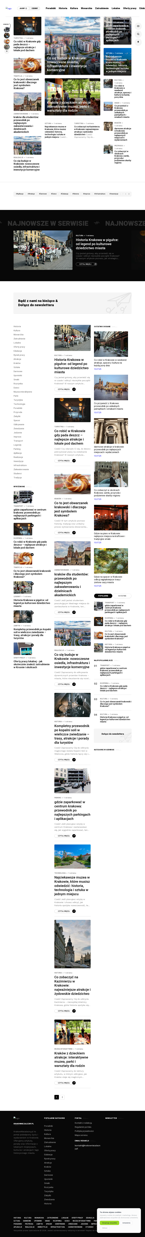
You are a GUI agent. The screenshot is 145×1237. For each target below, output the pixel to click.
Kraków (117, 123)
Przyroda (118, 146)
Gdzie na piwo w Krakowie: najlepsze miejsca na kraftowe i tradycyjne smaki (109, 536)
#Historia (75, 194)
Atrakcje (17, 359)
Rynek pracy (19, 355)
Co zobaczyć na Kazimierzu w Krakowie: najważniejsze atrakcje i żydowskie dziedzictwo (87, 130)
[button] (125, 193)
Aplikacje (18, 453)
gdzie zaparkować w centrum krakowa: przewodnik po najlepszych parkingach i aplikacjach (117, 33)
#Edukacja (64, 194)
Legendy (17, 445)
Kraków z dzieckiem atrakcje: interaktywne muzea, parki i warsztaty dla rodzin (69, 106)
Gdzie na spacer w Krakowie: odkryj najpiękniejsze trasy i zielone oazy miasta (108, 579)
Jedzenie (18, 432)
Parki (49, 99)
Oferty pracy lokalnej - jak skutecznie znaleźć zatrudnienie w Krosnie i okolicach (32, 664)
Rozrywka (18, 383)
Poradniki (18, 408)
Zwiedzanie (19, 428)
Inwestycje (18, 461)
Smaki (116, 103)
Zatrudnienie (19, 338)
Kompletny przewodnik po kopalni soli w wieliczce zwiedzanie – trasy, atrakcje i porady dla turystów (69, 64)
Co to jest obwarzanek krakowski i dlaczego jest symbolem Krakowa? (26, 84)
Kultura (118, 80)
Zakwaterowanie (21, 114)
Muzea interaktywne (23, 391)
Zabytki (17, 416)
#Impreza (86, 194)
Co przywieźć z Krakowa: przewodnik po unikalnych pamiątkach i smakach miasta (121, 111)
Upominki (18, 375)
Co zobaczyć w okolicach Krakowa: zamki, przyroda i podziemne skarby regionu (122, 157)
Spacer (17, 420)
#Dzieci (54, 194)
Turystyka (18, 38)
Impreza (17, 436)
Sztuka (48, 123)
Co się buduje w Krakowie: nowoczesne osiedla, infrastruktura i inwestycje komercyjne (27, 165)
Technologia (19, 404)
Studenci (18, 473)
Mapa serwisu (81, 1135)
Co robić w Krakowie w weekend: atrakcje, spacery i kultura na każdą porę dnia (122, 91)
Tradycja (18, 76)
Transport (18, 440)
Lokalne (17, 342)
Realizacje (18, 157)
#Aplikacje (19, 194)
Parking (109, 22)
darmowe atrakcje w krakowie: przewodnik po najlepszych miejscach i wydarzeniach (122, 134)
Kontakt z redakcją (83, 1123)
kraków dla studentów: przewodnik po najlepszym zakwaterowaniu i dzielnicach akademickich (26, 124)
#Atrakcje (31, 194)
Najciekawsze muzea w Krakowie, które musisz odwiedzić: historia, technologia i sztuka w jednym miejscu (55, 132)
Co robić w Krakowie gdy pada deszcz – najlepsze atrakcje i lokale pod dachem (27, 46)
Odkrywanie (19, 424)
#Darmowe (43, 194)
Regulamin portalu (83, 1127)
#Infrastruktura (99, 194)
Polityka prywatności (84, 1131)
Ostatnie (122, 596)
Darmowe (18, 371)
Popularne (103, 596)
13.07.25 (97, 369)
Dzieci (16, 387)
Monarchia (18, 334)
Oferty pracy (19, 346)
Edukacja (18, 351)
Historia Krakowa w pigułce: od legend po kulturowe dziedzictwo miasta (97, 244)
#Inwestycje (113, 194)
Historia (17, 326)
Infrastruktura (20, 465)
